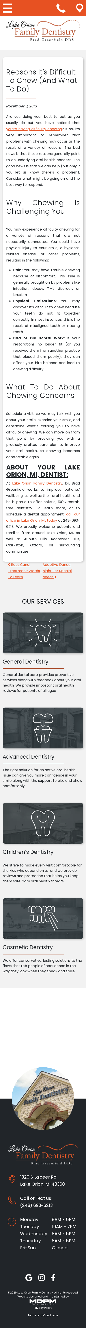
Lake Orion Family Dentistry (37, 483)
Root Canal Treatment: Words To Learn (24, 571)
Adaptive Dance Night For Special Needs (57, 571)
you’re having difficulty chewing (34, 129)
